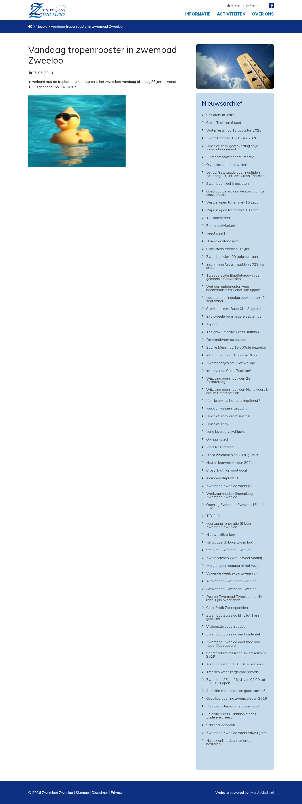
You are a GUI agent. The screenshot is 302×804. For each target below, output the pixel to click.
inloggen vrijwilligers (244, 5)
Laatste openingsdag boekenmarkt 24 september (236, 299)
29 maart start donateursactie (230, 157)
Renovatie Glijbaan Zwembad (229, 542)
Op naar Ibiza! (217, 439)
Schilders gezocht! (220, 725)
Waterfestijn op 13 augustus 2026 (234, 130)
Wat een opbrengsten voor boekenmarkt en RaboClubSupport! (233, 288)
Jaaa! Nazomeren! (220, 447)
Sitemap (82, 792)
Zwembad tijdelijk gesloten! (227, 183)
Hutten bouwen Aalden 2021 (229, 462)
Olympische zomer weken (226, 164)
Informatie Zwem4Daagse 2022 (232, 355)
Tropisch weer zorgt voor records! (232, 672)
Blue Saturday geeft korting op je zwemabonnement (232, 147)
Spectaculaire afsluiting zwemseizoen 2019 (236, 654)
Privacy (117, 792)
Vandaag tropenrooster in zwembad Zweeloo (87, 26)
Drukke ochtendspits (222, 241)
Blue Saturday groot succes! (228, 416)
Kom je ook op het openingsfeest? (233, 400)
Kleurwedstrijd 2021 (222, 478)
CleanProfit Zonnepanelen (227, 607)
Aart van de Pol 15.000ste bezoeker (235, 664)
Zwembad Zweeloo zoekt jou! (229, 486)
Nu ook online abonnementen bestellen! (229, 742)
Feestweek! (215, 233)
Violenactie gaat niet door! (226, 626)
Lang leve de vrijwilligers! (225, 431)
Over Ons (263, 14)
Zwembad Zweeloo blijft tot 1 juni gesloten (233, 617)
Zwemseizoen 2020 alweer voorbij (234, 557)
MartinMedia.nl (262, 792)
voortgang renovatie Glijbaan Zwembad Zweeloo (229, 525)
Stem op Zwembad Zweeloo (228, 550)
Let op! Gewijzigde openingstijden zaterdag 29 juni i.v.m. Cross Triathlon (235, 174)
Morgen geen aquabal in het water (233, 565)
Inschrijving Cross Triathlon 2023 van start (235, 266)
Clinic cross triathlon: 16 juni (228, 249)
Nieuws (42, 26)
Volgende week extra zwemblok (231, 573)
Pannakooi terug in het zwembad (232, 706)
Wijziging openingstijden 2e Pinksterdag (228, 380)
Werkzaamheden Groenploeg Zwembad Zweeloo (229, 495)
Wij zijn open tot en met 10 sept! (232, 202)
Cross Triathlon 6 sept (223, 122)
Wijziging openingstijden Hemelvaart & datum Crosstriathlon (237, 391)
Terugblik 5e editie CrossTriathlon (232, 332)
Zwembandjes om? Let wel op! (230, 363)
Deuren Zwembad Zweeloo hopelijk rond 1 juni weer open (234, 598)
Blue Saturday (217, 423)
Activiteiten (231, 14)
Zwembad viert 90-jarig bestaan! (232, 256)
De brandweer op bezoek (226, 339)
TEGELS (213, 515)
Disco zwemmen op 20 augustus (232, 454)
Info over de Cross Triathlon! (228, 370)
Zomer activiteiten (220, 225)
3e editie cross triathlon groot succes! (235, 690)
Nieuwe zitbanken (220, 534)
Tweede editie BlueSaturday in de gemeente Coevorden (233, 277)
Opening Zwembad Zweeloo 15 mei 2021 (234, 506)
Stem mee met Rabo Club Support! (233, 308)
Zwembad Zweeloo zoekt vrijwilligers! (236, 732)
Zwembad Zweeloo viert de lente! (233, 634)
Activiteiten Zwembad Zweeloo (231, 581)
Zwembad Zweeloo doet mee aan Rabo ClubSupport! (233, 643)
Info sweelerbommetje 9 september (234, 316)
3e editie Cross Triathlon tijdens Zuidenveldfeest (231, 715)
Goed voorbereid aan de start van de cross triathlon (235, 193)
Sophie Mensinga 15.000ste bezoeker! (237, 347)
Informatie (197, 14)
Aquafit (212, 324)
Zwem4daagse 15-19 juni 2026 (231, 138)
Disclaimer (100, 792)
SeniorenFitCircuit (220, 115)
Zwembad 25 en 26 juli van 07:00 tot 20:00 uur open (235, 681)
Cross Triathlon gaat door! (226, 470)
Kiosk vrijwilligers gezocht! (226, 408)
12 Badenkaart (218, 218)
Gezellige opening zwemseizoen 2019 (236, 698)
